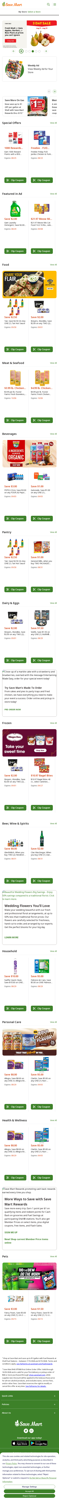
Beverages (9, 434)
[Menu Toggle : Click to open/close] (54, 4)
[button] (15, 146)
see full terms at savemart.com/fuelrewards (34, 1364)
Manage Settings (29, 1487)
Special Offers (11, 123)
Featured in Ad (12, 194)
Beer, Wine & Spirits (15, 823)
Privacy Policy (11, 1463)
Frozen (7, 723)
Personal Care (11, 1022)
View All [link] (53, 123)
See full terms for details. (36, 1386)
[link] (12, 4)
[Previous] (49, 91)
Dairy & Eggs (10, 603)
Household (9, 951)
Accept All (29, 1491)
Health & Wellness (14, 1120)
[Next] (54, 91)
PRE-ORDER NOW (13, 709)
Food (5, 265)
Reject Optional (29, 1496)
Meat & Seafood (13, 363)
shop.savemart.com (37, 1375)
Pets (5, 1256)
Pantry (6, 532)
